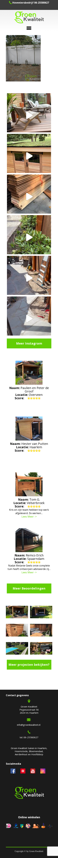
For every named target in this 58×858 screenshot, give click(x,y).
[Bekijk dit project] (17, 612)
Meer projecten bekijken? (29, 664)
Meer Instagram (29, 343)
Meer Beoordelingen (29, 588)
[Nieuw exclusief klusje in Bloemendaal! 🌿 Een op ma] (29, 197)
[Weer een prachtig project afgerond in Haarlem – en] (29, 115)
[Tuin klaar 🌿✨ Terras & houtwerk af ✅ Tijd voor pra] (29, 278)
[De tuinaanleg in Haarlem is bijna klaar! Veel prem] (29, 318)
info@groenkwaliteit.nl (28, 724)
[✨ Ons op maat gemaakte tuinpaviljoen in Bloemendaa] (29, 156)
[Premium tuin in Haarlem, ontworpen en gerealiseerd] (29, 237)
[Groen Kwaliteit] (29, 17)
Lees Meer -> (29, 516)
